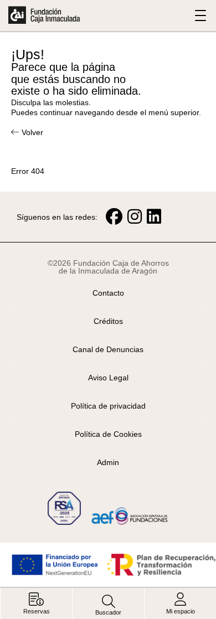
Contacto (108, 292)
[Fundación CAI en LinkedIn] (154, 217)
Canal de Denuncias (108, 349)
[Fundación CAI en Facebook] (114, 217)
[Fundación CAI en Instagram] (134, 217)
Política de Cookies (108, 434)
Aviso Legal (108, 377)
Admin (108, 462)
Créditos (108, 321)
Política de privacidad (108, 405)
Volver (32, 132)
